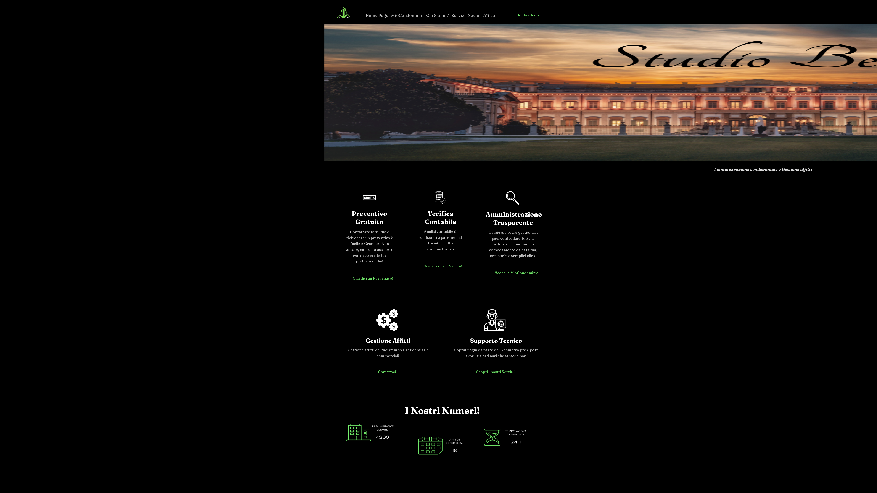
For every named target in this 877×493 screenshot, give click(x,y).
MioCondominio (407, 15)
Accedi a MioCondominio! (517, 272)
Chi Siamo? (437, 15)
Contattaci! (387, 372)
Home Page (377, 15)
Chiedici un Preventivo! (373, 278)
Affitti (489, 15)
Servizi (458, 15)
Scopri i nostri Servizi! (443, 266)
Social (474, 15)
